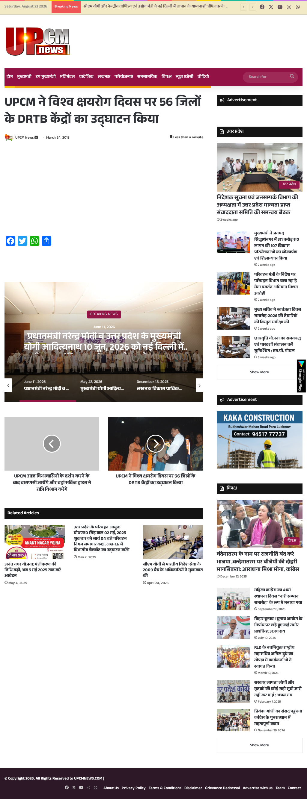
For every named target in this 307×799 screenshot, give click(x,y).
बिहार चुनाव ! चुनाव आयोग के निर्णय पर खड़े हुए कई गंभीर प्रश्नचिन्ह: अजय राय (278, 626)
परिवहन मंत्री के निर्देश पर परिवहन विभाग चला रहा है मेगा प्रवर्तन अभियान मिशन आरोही (276, 285)
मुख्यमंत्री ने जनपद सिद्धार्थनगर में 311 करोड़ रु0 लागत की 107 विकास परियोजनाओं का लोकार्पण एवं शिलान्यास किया (276, 246)
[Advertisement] (103, 189)
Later (166, 29)
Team (280, 788)
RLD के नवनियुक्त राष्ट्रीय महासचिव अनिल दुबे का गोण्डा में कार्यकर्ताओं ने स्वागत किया (274, 658)
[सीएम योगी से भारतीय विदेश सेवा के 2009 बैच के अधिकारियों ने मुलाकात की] (173, 542)
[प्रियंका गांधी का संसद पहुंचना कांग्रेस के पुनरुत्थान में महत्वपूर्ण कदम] (233, 720)
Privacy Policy (134, 788)
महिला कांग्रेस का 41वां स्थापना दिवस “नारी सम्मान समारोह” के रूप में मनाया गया (278, 597)
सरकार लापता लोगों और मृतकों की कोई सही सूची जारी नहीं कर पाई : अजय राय (278, 689)
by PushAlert (108, 36)
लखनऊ (104, 77)
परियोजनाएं (124, 77)
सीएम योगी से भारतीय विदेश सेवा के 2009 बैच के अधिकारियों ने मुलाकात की (173, 570)
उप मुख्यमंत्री (46, 77)
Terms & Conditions (165, 788)
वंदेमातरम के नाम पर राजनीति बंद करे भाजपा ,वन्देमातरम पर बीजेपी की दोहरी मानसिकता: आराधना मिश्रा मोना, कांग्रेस (258, 562)
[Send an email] (36, 138)
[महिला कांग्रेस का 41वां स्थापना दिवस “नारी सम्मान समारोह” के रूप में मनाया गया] (233, 599)
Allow (198, 29)
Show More (259, 372)
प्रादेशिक (86, 77)
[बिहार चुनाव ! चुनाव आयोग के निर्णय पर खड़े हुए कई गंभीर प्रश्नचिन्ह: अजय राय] (233, 627)
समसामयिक (147, 77)
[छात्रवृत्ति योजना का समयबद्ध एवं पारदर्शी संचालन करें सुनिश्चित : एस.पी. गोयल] (233, 347)
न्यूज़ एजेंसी (184, 77)
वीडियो (203, 77)
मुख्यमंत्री (24, 77)
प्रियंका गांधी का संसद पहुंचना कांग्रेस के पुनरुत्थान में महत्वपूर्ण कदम (278, 718)
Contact (294, 788)
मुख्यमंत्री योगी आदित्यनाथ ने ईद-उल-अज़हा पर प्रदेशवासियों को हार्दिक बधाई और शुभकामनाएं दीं (104, 348)
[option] (103, 342)
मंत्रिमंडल (67, 77)
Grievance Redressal (222, 788)
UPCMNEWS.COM (88, 779)
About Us (111, 788)
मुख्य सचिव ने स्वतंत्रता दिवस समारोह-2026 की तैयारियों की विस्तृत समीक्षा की (277, 316)
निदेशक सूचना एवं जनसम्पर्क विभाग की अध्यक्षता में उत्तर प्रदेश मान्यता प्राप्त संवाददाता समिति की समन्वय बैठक (257, 206)
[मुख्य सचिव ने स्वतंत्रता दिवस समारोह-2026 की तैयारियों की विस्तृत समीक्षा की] (233, 318)
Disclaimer (193, 788)
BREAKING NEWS (104, 314)
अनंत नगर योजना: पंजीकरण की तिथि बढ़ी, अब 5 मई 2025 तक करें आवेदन (32, 570)
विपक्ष (166, 77)
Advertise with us (258, 788)
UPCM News (24, 138)
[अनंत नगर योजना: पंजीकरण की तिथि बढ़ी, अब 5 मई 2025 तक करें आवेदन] (34, 542)
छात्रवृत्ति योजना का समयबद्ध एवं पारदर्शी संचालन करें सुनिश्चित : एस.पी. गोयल (277, 345)
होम (10, 77)
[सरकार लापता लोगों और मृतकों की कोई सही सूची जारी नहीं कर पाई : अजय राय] (233, 691)
